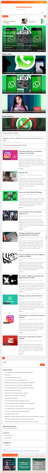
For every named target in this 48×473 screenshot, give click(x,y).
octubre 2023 (7, 438)
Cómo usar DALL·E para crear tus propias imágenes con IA (19, 34)
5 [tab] (43, 455)
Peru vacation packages (8, 451)
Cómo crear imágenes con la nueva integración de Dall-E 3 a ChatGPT (18, 385)
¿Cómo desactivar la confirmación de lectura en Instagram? (16, 393)
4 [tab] (44, 50)
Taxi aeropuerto (36, 451)
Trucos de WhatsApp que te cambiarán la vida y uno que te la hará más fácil (19, 408)
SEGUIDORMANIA (24, 7)
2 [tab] (40, 50)
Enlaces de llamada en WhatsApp (10, 133)
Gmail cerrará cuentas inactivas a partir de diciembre (15, 145)
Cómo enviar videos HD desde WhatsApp (14, 50)
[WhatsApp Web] (21, 21)
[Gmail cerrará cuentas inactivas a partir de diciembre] (10, 340)
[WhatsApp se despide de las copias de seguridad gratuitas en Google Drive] (10, 237)
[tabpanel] (24, 39)
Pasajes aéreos (30, 451)
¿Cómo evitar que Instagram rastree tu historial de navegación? (17, 411)
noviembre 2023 (7, 435)
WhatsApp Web (28, 22)
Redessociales (6, 135)
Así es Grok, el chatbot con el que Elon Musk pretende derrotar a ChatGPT (31, 277)
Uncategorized (7, 127)
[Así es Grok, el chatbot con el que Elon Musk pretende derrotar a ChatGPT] (10, 280)
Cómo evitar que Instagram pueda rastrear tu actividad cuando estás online (22, 92)
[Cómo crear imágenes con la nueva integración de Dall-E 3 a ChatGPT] (10, 258)
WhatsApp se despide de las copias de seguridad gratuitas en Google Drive (29, 234)
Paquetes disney (23, 451)
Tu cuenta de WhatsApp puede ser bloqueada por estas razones (18, 129)
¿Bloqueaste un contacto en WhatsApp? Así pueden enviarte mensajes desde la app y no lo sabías (24, 416)
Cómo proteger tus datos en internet (11, 414)
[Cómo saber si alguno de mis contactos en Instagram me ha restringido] (10, 155)
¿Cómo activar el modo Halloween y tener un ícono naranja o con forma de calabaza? (21, 421)
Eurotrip (4, 449)
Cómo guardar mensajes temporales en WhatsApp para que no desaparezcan (19, 403)
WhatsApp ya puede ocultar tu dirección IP (30, 296)
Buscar (5, 362)
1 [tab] (38, 50)
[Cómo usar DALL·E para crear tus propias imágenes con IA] (10, 216)
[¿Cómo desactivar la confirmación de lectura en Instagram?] (10, 319)
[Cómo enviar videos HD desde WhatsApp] (40, 21)
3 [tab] (42, 50)
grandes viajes (16, 451)
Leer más (20, 168)
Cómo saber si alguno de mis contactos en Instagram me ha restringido (21, 45)
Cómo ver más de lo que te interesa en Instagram (14, 406)
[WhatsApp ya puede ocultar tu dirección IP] (10, 300)
